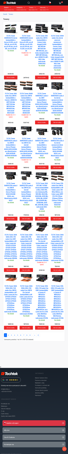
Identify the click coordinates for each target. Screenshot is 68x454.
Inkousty (44, 8)
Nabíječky (21, 8)
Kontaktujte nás (5, 403)
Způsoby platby (39, 393)
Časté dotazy (5, 413)
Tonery (33, 8)
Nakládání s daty (39, 383)
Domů (5, 14)
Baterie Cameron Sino (41, 378)
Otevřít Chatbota (5, 408)
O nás (2, 411)
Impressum (38, 395)
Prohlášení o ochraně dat (42, 385)
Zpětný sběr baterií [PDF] (8, 416)
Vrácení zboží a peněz (41, 390)
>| (38, 335)
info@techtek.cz (5, 389)
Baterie (9, 8)
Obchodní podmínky (40, 388)
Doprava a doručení (40, 380)
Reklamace (4, 406)
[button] (50, 3)
